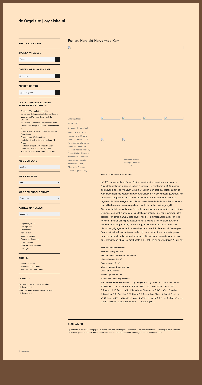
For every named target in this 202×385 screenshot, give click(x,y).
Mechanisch (73, 157)
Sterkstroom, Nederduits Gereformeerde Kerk (39, 123)
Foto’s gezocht (27, 227)
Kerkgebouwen (26, 233)
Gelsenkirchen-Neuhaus (78, 153)
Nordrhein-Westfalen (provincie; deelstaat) (78, 160)
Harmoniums (26, 230)
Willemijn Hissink (75, 119)
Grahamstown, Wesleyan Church (34, 137)
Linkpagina (25, 248)
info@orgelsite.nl (25, 287)
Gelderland (73, 128)
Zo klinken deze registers (31, 245)
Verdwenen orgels (28, 264)
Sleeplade (72, 167)
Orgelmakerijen (27, 242)
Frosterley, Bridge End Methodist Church (37, 146)
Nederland (83, 128)
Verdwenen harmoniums (30, 267)
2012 (76, 132)
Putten (80, 164)
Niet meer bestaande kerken (32, 269)
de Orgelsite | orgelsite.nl (42, 21)
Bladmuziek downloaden (30, 239)
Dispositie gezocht (28, 223)
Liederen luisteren (28, 236)
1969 (70, 132)
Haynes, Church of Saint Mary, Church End (38, 152)
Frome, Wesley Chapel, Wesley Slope (36, 149)
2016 (81, 132)
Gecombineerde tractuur (78, 150)
